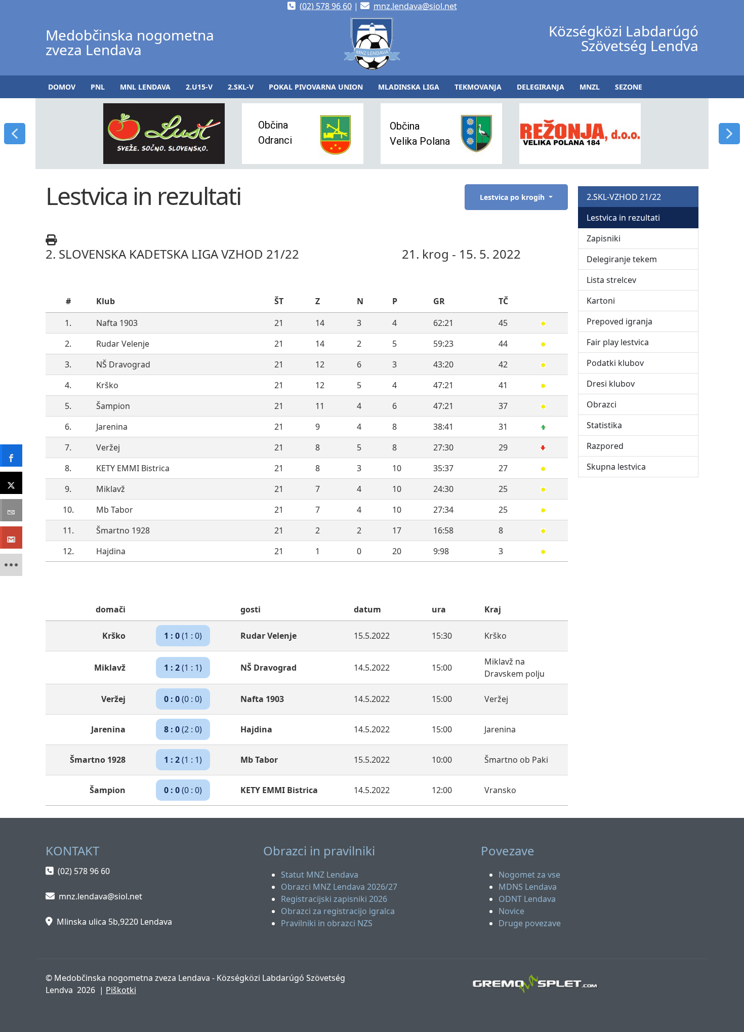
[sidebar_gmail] (11, 537)
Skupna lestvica (616, 466)
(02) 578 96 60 (326, 6)
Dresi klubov (611, 383)
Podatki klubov (615, 362)
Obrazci (601, 404)
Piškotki (121, 990)
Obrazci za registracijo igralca (338, 911)
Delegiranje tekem (622, 259)
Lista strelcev (611, 279)
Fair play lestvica (618, 342)
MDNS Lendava (528, 886)
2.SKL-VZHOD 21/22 (624, 196)
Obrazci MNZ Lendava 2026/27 (339, 886)
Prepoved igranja (619, 321)
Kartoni (601, 300)
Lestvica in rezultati (623, 217)
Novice (511, 911)
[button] (97, 86)
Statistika (604, 425)
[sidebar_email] (11, 510)
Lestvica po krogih (513, 197)
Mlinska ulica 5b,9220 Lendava (114, 921)
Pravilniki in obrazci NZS (327, 923)
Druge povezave (530, 923)
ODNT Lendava (527, 898)
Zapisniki (604, 238)
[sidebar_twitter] (11, 483)
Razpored (605, 445)
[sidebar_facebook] (11, 455)
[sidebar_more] (11, 565)
